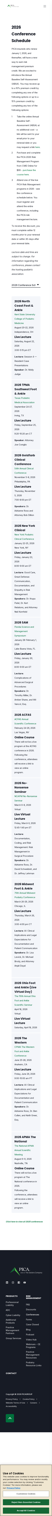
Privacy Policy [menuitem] (12, 1399)
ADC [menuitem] (8, 1310)
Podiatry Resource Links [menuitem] (33, 1364)
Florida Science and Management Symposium (24, 631)
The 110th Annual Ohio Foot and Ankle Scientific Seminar (25, 1000)
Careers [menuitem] (33, 1403)
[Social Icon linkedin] (8, 1282)
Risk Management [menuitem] (33, 1297)
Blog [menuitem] (28, 1329)
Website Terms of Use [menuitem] (15, 1403)
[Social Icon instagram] (13, 1282)
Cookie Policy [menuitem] (29, 1399)
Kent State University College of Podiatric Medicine (24, 319)
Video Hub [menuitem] (31, 1339)
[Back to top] (10, 1418)
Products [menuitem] (11, 1296)
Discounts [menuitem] (31, 1309)
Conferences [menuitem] (32, 1314)
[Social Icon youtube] (24, 1282)
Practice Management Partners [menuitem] (12, 1330)
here (37, 147)
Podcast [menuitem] (30, 1334)
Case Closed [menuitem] (32, 1324)
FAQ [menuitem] (28, 1304)
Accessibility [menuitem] (11, 1406)
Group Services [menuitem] (13, 1338)
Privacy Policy (13, 1488)
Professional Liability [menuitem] (12, 1303)
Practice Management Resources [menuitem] (32, 1355)
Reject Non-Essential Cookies (26, 1502)
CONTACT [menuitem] (11, 1373)
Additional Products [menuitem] (11, 1321)
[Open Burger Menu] (45, 6)
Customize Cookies (25, 1494)
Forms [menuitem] (29, 1319)
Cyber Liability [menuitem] (13, 1315)
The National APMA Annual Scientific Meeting (24, 1150)
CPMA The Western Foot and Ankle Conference (24, 1051)
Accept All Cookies (26, 1510)
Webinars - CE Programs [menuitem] (33, 1345)
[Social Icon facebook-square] (19, 1282)
